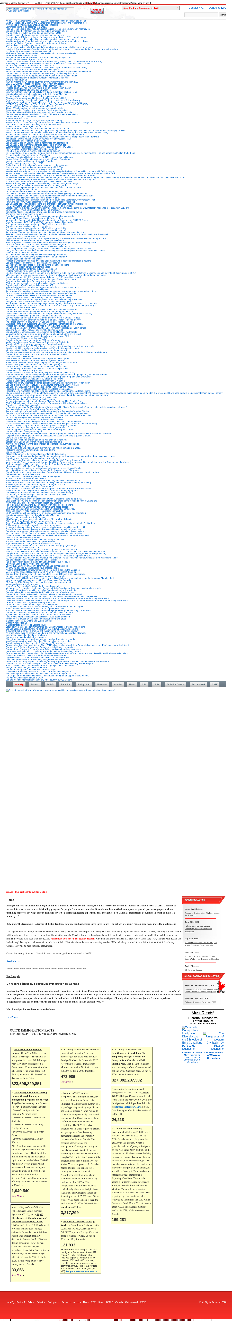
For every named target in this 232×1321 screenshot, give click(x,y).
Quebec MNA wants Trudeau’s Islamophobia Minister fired (32, 106)
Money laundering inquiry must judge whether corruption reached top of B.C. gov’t (43, 334)
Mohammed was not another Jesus (22, 584)
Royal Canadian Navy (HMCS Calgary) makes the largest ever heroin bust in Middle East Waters (50, 523)
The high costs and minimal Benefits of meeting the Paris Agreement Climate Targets (44, 606)
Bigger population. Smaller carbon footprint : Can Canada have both (37, 110)
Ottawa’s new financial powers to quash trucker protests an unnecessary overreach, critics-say (49, 314)
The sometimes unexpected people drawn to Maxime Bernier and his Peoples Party (44, 401)
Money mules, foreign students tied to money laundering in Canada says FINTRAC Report (47, 220)
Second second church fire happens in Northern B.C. (30, 486)
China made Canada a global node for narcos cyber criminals (34, 521)
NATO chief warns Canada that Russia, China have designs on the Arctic (39, 206)
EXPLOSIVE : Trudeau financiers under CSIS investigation (32, 69)
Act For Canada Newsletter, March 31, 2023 (26, 59)
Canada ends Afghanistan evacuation (23, 405)
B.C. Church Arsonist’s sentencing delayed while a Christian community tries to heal (44, 299)
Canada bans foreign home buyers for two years (28, 267)
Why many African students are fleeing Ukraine (27, 289)
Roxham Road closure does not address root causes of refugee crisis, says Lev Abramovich (48, 29)
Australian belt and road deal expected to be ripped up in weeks (35, 608)
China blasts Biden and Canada (20, 438)
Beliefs (50, 684)
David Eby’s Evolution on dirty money (23, 537)
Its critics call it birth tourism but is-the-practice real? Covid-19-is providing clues (42, 348)
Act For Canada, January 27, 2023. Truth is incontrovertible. (33, 96)
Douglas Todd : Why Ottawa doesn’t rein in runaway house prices (36, 539)
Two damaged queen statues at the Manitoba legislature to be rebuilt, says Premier (44, 468)
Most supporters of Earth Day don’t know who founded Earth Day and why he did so (44, 533)
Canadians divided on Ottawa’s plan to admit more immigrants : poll (37, 143)
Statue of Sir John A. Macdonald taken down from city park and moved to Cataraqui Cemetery (48, 482)
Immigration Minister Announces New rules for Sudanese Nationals (36, 43)
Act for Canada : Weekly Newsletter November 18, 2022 (31, 149)
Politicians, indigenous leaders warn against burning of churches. (36, 484)
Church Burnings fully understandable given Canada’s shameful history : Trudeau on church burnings (52, 472)
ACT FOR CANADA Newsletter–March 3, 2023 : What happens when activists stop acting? (47, 67)
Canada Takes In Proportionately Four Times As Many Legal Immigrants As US (42, 74)
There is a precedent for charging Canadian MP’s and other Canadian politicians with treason (49, 248)
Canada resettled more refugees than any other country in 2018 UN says (39, 680)
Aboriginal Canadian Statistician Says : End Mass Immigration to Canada (39, 157)
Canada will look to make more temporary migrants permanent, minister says (41, 373)
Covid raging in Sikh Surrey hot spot (22, 547)
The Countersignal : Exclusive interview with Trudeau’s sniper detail (37, 368)
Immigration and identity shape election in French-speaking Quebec (37, 185)
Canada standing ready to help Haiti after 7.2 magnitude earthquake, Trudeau (41, 425)
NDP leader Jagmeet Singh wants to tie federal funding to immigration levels (41, 53)
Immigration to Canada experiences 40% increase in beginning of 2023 (38, 57)
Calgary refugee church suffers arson (23, 474)
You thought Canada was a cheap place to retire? (28, 51)
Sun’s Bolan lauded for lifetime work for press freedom (30, 541)
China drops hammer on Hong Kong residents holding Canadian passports (40, 639)
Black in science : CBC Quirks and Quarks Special (29, 621)
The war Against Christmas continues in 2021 (26, 338)
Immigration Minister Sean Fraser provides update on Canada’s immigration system (44, 212)
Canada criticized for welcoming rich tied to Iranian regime (32, 198)
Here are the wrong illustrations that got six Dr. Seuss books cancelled (38, 617)
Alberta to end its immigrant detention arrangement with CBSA (34, 167)
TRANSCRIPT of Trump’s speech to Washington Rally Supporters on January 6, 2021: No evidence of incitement (57, 661)
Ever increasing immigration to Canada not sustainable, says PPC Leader (39, 147)
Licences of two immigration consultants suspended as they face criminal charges (43, 651)
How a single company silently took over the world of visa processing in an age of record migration (51, 242)
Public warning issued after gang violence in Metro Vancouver (34, 525)
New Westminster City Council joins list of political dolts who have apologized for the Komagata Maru (52, 596)
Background (83, 684)
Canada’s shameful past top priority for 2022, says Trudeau (33, 340)
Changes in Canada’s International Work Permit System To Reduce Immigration (201, 990)
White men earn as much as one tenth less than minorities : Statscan (37, 283)
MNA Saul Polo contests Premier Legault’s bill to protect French (35, 240)
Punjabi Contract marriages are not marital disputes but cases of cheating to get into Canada (48, 436)
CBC (144, 684)
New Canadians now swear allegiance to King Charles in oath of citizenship (40, 202)
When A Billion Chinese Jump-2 (20, 356)
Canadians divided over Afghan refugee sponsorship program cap (36, 145)
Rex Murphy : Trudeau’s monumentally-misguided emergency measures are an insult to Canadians (51, 303)
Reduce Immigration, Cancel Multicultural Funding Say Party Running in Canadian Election (48, 411)
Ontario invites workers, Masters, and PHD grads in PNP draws (34, 379)
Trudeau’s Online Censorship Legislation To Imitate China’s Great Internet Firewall (43, 421)
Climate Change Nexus (16, 623)
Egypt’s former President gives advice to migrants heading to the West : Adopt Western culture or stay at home (56, 238)
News (132, 684)
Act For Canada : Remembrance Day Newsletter (28, 155)
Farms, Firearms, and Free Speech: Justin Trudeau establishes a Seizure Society (43, 100)
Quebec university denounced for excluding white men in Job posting (37, 265)
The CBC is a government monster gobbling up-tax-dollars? (33, 151)
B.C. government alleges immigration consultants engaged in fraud (36, 255)
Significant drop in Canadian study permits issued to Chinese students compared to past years (49, 122)
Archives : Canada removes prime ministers (26, 478)
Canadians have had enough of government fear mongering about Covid (39, 312)
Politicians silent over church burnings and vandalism (30, 450)
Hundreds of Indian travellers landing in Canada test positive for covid (38, 562)
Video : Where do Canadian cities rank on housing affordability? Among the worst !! (44, 460)
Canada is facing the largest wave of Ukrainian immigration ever (35, 35)
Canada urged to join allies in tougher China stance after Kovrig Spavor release (42, 385)
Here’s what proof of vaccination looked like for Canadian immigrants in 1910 (41, 674)
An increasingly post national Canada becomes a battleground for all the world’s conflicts (46, 527)
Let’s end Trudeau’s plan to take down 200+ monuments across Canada (39, 295)
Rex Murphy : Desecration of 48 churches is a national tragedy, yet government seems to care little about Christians (58, 434)
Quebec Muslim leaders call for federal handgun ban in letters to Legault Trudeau (43, 318)
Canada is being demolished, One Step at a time (28, 226)
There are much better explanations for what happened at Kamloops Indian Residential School (49, 488)
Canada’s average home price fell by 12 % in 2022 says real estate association (42, 114)
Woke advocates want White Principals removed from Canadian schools (39, 112)
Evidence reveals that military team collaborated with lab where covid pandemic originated (47, 535)
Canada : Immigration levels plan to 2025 (24, 163)
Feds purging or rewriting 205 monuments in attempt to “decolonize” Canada (41, 293)
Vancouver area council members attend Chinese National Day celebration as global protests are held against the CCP (60, 173)
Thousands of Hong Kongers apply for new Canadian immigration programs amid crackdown (48, 377)
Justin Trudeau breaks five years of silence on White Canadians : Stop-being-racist (44, 499)
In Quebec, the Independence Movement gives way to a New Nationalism (39, 181)
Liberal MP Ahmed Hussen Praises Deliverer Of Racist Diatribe (34, 218)
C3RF (215, 684)
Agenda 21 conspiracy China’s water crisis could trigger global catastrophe (40, 216)
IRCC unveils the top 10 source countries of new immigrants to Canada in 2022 (42, 82)
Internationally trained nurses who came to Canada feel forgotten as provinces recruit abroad (48, 72)
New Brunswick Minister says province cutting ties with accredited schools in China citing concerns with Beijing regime (60, 171)
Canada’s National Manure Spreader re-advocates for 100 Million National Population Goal (48, 556)
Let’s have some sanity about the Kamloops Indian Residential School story (40, 509)
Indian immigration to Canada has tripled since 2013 (30, 65)
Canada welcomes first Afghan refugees (24, 432)
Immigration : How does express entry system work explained (34, 169)
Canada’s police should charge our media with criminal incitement (36, 440)
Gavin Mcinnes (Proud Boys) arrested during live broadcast (33, 210)
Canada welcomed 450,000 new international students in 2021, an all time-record (43, 277)
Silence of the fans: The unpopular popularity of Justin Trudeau (34, 419)
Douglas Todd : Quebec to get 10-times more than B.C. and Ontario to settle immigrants (45, 574)
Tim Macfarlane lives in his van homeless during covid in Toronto (35, 576)
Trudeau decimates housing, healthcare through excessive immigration (38, 88)
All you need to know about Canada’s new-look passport (32, 25)
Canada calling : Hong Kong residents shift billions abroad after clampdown (40, 592)
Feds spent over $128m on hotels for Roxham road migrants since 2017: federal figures (46, 37)
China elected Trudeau (16, 80)
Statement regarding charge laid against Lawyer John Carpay (34, 120)
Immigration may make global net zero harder (26, 635)
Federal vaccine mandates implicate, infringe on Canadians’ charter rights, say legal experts (48, 391)
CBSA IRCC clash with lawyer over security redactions (30, 602)
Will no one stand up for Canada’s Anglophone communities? (34, 86)
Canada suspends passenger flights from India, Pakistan (32, 560)
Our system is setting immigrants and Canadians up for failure (34, 316)
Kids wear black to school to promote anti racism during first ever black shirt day (42, 631)
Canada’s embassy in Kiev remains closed (25, 236)
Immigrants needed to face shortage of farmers (27, 45)
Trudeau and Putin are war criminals (22, 253)
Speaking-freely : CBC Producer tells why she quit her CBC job (34, 330)
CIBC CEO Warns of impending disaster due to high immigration (35, 84)
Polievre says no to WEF (17, 118)
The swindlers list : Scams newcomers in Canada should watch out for (38, 246)
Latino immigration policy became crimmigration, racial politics (34, 417)
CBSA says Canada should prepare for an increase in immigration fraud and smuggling (46, 513)
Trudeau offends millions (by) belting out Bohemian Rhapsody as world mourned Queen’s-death (50, 196)
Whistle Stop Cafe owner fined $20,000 (24, 370)
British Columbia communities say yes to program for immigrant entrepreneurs (41, 362)
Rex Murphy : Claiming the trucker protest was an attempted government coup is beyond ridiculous (51, 291)
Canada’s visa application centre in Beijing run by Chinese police (36, 643)
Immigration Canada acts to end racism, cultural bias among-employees (39, 301)
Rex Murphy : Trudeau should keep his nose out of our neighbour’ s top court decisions (45, 232)
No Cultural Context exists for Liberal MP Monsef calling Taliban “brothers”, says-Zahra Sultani (49, 415)
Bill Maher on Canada (193, 970)
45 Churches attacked (16, 446)
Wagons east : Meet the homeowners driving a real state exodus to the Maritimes (43, 570)
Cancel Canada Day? (16, 452)
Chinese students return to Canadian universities (28, 90)
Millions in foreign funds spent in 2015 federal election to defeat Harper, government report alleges (51, 305)
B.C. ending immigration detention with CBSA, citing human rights (36, 224)
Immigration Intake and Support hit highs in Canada (29, 161)
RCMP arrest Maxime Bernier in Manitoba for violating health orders (37, 507)
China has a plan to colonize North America (26, 517)
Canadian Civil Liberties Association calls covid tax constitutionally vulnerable (41, 332)
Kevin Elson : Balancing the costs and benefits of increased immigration (38, 671)
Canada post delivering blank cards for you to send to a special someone (39, 613)
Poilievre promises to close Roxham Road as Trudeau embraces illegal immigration (44, 102)
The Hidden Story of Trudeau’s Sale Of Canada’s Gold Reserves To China (40, 322)
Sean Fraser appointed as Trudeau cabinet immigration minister (35, 360)
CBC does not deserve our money (21, 497)
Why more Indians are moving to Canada (24, 214)
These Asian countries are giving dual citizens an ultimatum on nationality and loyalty (45, 529)
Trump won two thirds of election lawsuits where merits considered (36, 655)
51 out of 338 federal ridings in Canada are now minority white (34, 108)
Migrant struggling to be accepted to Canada (26, 27)
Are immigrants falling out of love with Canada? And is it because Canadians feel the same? (48, 63)
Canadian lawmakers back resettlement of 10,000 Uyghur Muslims (36, 94)
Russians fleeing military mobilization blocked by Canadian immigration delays (42, 183)
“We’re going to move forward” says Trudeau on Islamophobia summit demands (42, 444)
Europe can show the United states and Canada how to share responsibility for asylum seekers (49, 47)
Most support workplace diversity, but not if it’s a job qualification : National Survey (43, 320)
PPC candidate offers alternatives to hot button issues (30, 399)
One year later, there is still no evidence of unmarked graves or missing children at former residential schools (55, 250)
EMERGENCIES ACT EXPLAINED (21, 307)
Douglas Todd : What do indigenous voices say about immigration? (36, 366)
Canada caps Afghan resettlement (21, 189)
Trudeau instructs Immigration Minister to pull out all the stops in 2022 (37, 336)
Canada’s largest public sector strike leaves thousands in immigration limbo (40, 39)
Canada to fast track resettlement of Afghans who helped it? (33, 458)
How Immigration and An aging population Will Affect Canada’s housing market (42, 76)
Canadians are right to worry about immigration (27, 116)
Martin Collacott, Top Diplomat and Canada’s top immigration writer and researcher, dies (46, 23)
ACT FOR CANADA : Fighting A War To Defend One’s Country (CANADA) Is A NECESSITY (47, 104)
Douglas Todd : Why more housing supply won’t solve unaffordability (37, 354)
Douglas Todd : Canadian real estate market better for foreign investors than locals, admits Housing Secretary (56, 554)
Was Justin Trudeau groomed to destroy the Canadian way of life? (36, 98)
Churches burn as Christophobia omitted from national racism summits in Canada (43, 448)
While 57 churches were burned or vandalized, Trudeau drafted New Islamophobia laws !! (47, 403)
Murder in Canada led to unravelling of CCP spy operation (32, 604)
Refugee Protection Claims (128, 1106)
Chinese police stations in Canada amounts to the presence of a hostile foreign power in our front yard (52, 137)
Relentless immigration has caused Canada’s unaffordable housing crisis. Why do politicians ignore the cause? (57, 234)
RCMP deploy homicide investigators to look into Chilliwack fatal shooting (39, 519)
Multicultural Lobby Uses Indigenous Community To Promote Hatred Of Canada (42, 470)
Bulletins (65, 684)
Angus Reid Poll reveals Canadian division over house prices (34, 586)
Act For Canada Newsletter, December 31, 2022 (28, 126)
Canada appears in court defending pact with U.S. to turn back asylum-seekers (42, 629)
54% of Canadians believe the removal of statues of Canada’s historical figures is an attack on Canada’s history (57, 133)
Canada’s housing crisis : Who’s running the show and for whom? (36, 230)
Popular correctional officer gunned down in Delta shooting (33, 543)
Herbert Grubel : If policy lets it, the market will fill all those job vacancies (39, 389)
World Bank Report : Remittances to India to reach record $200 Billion (37, 128)
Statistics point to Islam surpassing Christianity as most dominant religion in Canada (44, 324)
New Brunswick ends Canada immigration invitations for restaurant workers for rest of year (47, 41)
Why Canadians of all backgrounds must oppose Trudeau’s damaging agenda (42, 490)
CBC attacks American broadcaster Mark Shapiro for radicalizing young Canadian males (46, 194)
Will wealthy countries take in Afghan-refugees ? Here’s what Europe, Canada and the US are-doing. (52, 423)
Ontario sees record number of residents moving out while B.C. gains (37, 358)
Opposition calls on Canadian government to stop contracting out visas (38, 657)
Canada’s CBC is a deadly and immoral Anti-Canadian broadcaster (36, 344)
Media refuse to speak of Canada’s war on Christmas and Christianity (37, 342)
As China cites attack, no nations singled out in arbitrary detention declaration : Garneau (46, 633)
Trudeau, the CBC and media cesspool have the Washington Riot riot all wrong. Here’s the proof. (50, 663)
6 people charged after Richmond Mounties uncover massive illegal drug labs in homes (46, 328)
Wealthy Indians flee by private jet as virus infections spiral (32, 568)
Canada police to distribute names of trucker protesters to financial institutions (41, 309)
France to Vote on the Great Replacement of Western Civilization (35, 381)
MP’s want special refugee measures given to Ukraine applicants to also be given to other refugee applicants (55, 275)
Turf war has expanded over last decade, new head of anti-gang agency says (41, 545)
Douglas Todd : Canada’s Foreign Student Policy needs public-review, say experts (43, 649)
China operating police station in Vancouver (26, 141)
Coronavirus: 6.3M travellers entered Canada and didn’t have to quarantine (40, 647)
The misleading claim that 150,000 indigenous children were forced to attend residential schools (50, 346)
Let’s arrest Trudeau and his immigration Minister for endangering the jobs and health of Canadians (51, 501)
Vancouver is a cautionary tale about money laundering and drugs (36, 619)
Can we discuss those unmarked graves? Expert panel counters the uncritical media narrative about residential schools (60, 456)
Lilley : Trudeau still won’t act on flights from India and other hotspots (37, 566)
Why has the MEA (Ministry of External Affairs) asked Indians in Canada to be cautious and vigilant (50, 179)
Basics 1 (35, 684)
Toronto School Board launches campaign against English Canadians (38, 159)
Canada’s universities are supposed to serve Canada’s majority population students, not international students (56, 352)
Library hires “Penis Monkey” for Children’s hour (28, 466)
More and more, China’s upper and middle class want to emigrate (36, 244)
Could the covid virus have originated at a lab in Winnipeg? (33, 476)
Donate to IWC (217, 7)
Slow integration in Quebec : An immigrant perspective (30, 281)
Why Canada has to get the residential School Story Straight (33, 503)
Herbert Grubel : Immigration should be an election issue (32, 397)
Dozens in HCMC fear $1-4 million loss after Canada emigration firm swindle (41, 590)
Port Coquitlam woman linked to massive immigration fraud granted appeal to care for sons (47, 676)
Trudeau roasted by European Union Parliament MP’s (30, 271)
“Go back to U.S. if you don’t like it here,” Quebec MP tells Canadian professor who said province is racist (54, 588)
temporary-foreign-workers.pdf (82, 1271)
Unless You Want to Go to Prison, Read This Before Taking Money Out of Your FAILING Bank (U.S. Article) (54, 61)
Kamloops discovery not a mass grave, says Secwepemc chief (34, 511)
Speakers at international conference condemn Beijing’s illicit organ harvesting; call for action (48, 610)
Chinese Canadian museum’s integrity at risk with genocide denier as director (41, 549)
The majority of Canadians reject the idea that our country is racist (36, 495)
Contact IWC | (198, 7)
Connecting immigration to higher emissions (26, 637)
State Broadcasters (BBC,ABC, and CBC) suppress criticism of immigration (40, 222)
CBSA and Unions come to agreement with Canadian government (36, 427)
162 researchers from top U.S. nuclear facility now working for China (37, 192)
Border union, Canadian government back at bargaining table (34, 442)
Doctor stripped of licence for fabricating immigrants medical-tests (36, 659)
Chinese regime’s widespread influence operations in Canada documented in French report (48, 383)
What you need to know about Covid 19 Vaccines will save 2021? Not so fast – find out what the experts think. (56, 552)
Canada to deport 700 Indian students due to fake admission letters (36, 31)
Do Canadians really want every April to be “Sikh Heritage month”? (36, 257)
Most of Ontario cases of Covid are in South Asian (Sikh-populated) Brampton (41, 572)
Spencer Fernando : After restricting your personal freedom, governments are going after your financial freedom (57, 375)
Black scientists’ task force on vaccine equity (26, 625)
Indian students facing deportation (21, 55)
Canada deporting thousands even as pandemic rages (31, 669)
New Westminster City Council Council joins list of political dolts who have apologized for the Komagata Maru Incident (60, 578)
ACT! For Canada (175, 684)
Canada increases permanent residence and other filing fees (33, 263)
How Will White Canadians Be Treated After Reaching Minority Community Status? (43, 480)
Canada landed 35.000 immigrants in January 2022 (29, 285)
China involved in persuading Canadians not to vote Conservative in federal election (44, 187)
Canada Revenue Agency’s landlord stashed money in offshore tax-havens (40, 387)
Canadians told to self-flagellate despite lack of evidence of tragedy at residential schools (46, 204)
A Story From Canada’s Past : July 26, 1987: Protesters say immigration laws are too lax (46, 21)
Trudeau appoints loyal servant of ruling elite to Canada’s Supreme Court (39, 429)
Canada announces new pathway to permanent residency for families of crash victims (45, 531)
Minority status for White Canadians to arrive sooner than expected (36, 350)
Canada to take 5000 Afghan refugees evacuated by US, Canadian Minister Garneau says (47, 413)
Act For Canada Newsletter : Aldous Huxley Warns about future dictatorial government (45, 135)
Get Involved (198, 684)
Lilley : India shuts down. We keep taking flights (27, 564)
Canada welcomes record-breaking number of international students (37, 78)
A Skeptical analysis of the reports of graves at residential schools (36, 454)
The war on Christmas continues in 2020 (24, 678)
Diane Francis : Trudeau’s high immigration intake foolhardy (33, 124)
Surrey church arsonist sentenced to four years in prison (31, 269)
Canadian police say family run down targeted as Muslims (32, 515)
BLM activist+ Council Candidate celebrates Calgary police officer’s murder (40, 665)
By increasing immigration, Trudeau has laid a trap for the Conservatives (39, 615)
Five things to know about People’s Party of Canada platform (33, 409)
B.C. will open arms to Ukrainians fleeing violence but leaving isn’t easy (38, 297)
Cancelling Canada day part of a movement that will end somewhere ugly (39, 493)
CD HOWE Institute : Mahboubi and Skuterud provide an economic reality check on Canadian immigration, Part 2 (57, 598)
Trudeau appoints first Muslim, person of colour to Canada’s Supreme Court (40, 464)
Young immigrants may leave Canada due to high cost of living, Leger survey (41, 279)
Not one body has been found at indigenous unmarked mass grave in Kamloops (42, 287)
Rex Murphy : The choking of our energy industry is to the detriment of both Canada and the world (50, 175)
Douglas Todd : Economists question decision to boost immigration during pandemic (44, 594)
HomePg (19, 684)
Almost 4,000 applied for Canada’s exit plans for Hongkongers (34, 364)
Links (156, 684)
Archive (118, 684)
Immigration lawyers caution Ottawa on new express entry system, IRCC (39, 139)
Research (102, 684)
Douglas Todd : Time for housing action (24, 259)
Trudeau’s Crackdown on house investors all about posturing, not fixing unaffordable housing (48, 261)
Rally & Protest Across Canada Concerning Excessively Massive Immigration (198, 928)
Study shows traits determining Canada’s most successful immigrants (37, 165)
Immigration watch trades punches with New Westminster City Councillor (39, 580)
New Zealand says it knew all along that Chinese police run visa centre (38, 641)
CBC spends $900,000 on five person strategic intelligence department (38, 582)
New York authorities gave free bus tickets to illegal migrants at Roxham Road (41, 92)
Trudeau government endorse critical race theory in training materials (37, 326)
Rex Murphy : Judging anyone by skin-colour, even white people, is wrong (39, 505)
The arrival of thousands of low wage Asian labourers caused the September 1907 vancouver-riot (50, 200)
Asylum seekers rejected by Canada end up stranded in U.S (33, 33)
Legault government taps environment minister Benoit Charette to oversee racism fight (45, 627)
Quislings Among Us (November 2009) (201, 1002)
